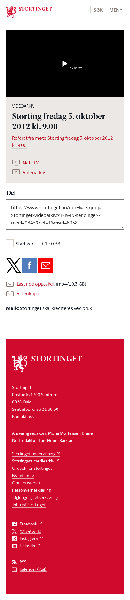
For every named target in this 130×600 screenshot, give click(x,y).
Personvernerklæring (31, 490)
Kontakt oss (23, 416)
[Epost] (45, 265)
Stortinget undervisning (33, 453)
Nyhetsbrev (23, 475)
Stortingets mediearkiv (33, 461)
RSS (23, 562)
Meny (115, 10)
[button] (98, 9)
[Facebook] (29, 265)
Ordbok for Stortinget (32, 468)
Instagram (29, 538)
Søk (98, 10)
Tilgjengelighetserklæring (35, 497)
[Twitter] (13, 265)
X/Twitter (28, 531)
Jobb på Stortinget (29, 504)
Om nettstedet (26, 483)
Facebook (28, 524)
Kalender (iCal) (33, 569)
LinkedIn (27, 546)
